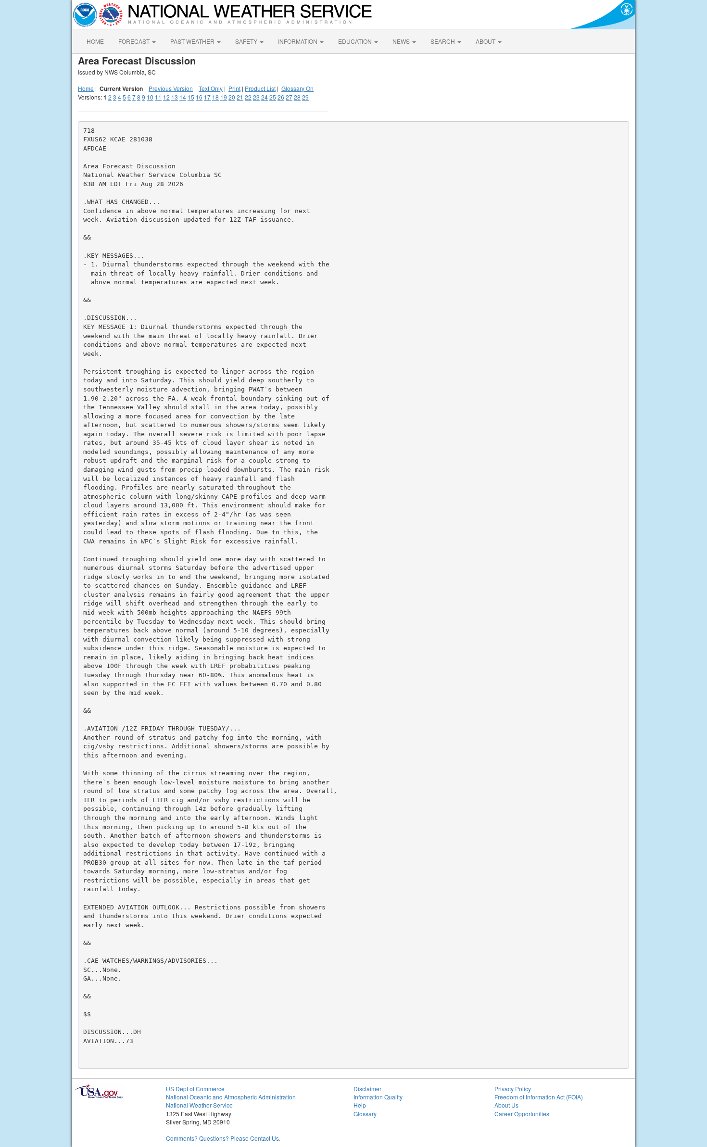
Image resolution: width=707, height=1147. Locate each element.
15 (191, 97)
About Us (506, 1105)
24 (264, 97)
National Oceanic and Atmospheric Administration (231, 1097)
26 (281, 97)
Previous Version (171, 88)
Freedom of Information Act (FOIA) (538, 1097)
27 (289, 97)
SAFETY (247, 41)
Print (234, 88)
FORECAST (134, 41)
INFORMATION (298, 41)
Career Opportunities (521, 1113)
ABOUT (486, 41)
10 (150, 97)
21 (240, 97)
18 (215, 97)
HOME (95, 41)
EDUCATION (355, 41)
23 (256, 97)
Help (360, 1105)
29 (305, 97)
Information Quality (378, 1097)
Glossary (365, 1113)
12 (166, 97)
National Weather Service (199, 1105)
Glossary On (297, 88)
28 (297, 97)
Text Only (211, 88)
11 (158, 97)
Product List (260, 88)
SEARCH (443, 41)
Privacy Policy (512, 1088)
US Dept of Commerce (195, 1088)
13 (174, 97)
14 (182, 97)
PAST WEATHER (193, 41)
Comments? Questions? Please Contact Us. (223, 1138)
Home (86, 88)
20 (231, 97)
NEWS (401, 41)
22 (248, 97)
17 (207, 97)
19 (223, 97)
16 (199, 97)
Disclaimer (367, 1088)
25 (272, 97)
